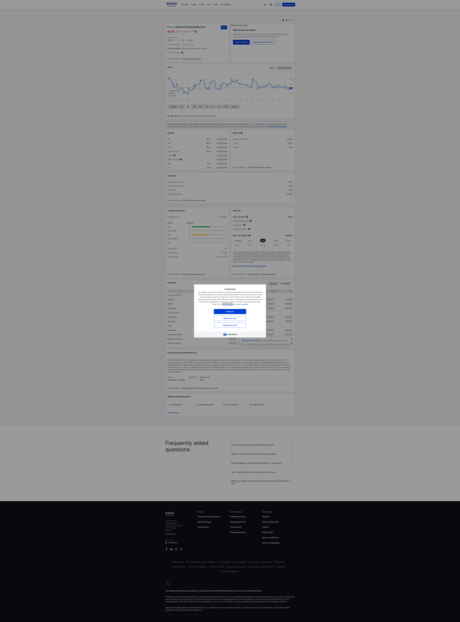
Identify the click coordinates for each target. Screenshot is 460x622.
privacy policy (243, 304)
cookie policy (227, 304)
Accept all (230, 311)
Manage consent (230, 325)
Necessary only (230, 318)
